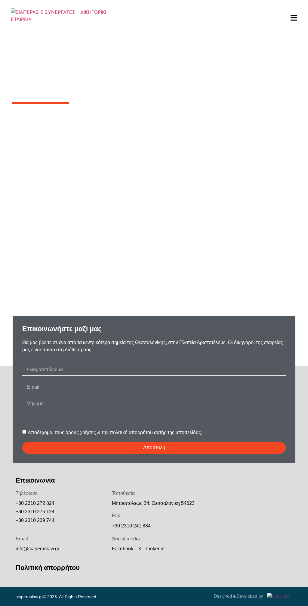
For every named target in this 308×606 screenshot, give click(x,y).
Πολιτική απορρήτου (48, 567)
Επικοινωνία (35, 480)
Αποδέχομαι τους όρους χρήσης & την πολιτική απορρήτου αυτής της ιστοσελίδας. (115, 432)
